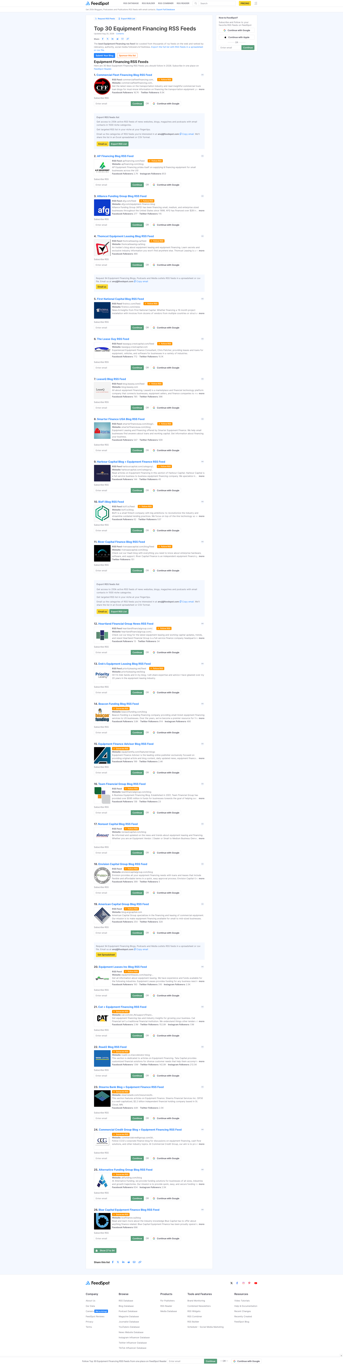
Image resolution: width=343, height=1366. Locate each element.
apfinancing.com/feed (133, 160)
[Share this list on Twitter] (107, 38)
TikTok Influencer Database (132, 1348)
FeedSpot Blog (241, 1321)
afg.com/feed (129, 201)
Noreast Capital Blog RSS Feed (118, 824)
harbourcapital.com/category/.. (138, 466)
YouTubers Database (129, 1327)
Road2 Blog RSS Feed (113, 1047)
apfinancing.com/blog (132, 164)
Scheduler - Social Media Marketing (205, 1327)
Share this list (102, 1262)
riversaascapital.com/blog (134, 549)
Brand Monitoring (196, 1300)
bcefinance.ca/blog (131, 1217)
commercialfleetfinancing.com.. (138, 79)
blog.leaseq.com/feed (133, 383)
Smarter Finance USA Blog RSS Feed (121, 419)
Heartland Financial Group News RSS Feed (125, 623)
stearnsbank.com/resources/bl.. (137, 1095)
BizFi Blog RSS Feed (111, 501)
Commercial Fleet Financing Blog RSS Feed (124, 75)
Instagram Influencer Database (134, 1337)
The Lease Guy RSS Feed (113, 339)
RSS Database (126, 1300)
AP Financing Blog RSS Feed (115, 156)
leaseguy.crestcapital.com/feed (138, 343)
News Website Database (131, 1332)
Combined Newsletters (199, 1306)
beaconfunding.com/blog (134, 711)
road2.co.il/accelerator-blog (135, 1055)
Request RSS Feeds (106, 18)
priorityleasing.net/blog (133, 671)
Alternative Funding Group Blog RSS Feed (125, 1169)
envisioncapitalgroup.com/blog (137, 872)
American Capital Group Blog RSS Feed (123, 904)
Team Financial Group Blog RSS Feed (122, 784)
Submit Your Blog (104, 55)
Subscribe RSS (101, 98)
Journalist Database (129, 1321)
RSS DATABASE (131, 3)
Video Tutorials (242, 1300)
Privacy (89, 1321)
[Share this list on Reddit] (117, 38)
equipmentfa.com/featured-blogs (138, 751)
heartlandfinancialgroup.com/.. (137, 628)
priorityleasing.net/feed (134, 668)
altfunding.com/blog (131, 1177)
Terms (89, 1327)
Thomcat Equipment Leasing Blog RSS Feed (125, 236)
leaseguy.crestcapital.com (134, 347)
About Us (90, 1300)
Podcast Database (128, 1311)
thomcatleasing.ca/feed (134, 241)
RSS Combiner (166, 3)
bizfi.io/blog (127, 509)
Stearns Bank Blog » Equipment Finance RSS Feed (131, 1087)
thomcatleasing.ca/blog (133, 244)
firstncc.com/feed (131, 303)
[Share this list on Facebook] (102, 38)
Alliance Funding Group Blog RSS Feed (122, 196)
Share (96, 39)
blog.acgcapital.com (131, 912)
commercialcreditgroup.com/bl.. (137, 1137)
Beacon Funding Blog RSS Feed (118, 703)
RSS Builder (193, 1321)
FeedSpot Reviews (95, 1316)
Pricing (245, 3)
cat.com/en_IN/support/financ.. (137, 1014)
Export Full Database (165, 9)
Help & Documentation (245, 1306)
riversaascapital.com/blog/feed (138, 546)
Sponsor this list (127, 55)
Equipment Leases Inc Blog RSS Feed (123, 966)
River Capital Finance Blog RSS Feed (121, 541)
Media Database (168, 1311)
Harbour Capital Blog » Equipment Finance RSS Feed (131, 461)
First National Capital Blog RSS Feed (120, 299)
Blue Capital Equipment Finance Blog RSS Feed (129, 1209)
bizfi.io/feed (128, 506)
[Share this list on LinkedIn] (112, 38)
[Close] (341, 1355)
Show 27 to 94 (107, 1250)
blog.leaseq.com (129, 387)
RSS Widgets (193, 1311)
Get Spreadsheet (106, 954)
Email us (102, 144)
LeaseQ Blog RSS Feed (111, 379)
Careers (96, 1311)
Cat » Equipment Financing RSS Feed (122, 1007)
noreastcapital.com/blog (133, 832)
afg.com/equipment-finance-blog (138, 204)
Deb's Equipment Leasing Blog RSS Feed (124, 663)
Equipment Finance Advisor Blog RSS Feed (126, 744)
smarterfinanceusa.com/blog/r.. (138, 423)
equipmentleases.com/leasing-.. (137, 974)
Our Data (90, 1306)
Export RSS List (128, 18)
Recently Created (243, 1316)
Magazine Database (129, 1316)
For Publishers (167, 1300)
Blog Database (126, 1306)
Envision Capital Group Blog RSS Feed (122, 864)
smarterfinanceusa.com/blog (136, 427)
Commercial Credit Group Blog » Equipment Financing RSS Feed (140, 1129)
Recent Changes (242, 1311)
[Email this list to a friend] (122, 38)
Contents (120, 33)
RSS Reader (183, 3)
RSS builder (148, 3)
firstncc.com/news (130, 306)
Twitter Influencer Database (133, 1342)
